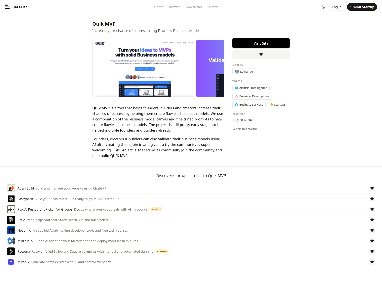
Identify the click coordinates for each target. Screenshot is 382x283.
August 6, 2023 (243, 120)
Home (158, 7)
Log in (336, 7)
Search (213, 7)
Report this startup (245, 129)
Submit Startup (362, 7)
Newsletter (194, 7)
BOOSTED (156, 209)
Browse (174, 7)
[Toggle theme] (323, 7)
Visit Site (261, 43)
